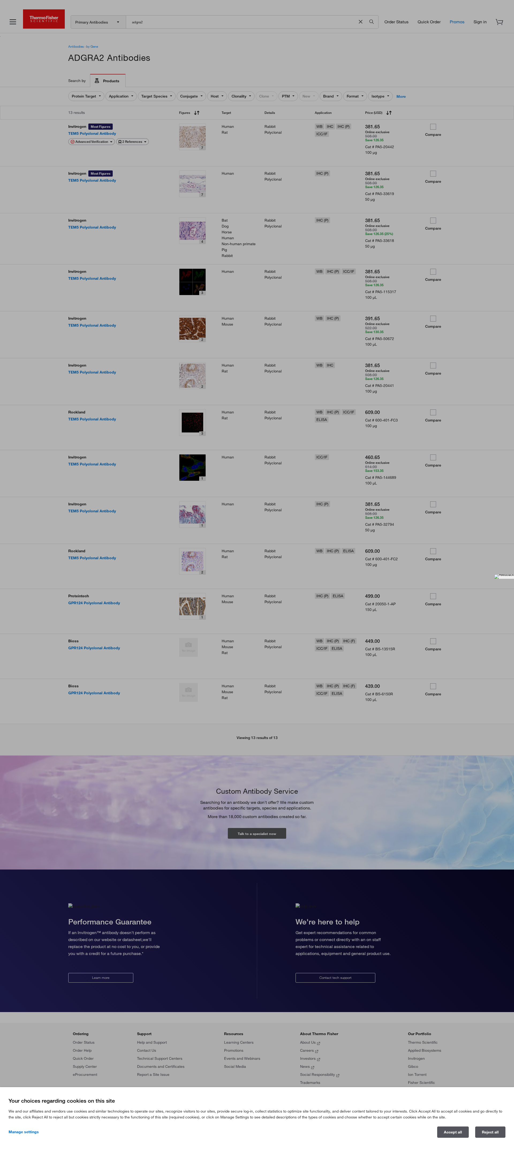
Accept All (453, 1132)
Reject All (490, 1132)
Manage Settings (24, 1131)
